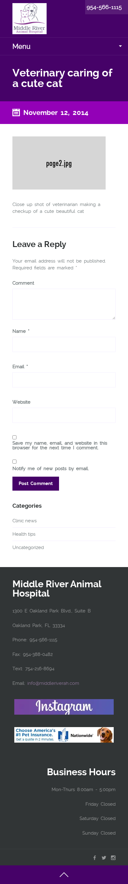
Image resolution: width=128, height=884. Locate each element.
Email (20, 366)
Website (21, 402)
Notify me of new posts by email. (50, 468)
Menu (21, 46)
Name (21, 331)
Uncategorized (28, 547)
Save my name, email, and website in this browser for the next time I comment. (59, 445)
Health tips (23, 534)
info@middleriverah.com (53, 683)
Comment (23, 283)
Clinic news (24, 521)
